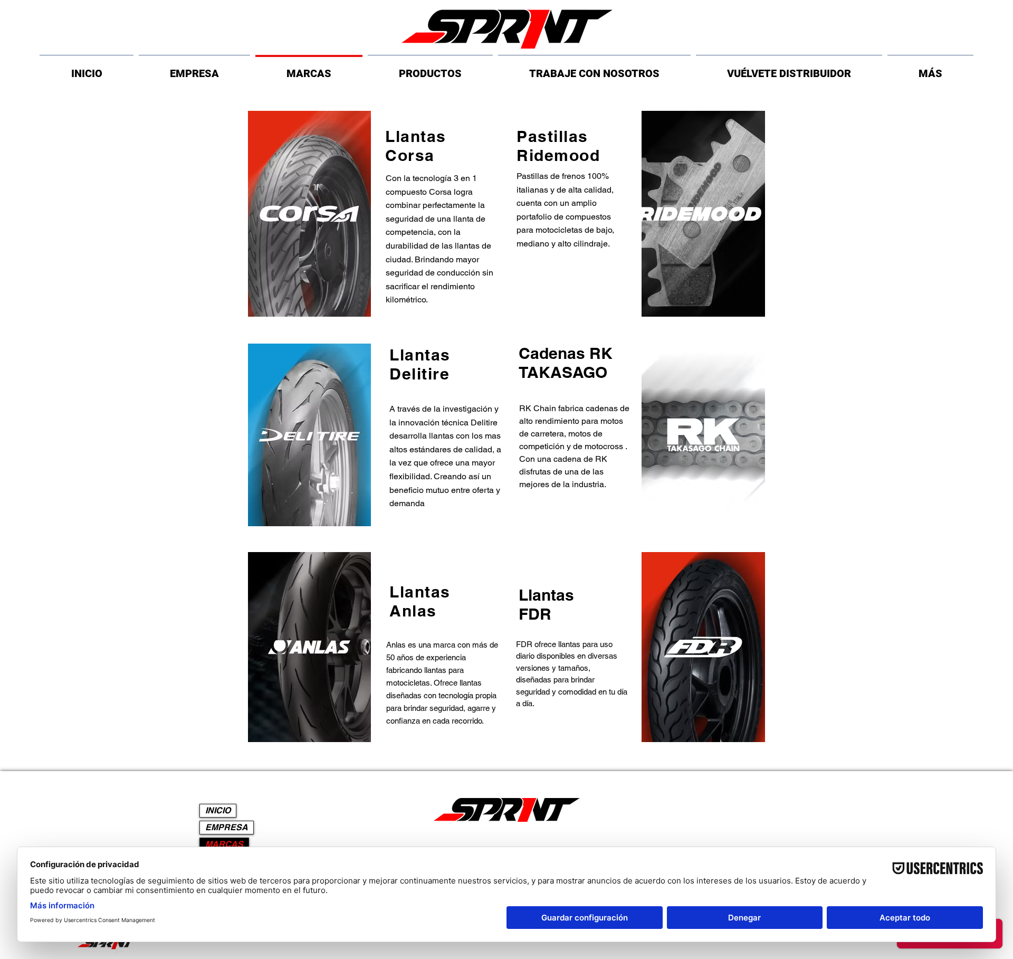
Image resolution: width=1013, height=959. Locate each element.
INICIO (218, 810)
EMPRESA (226, 827)
